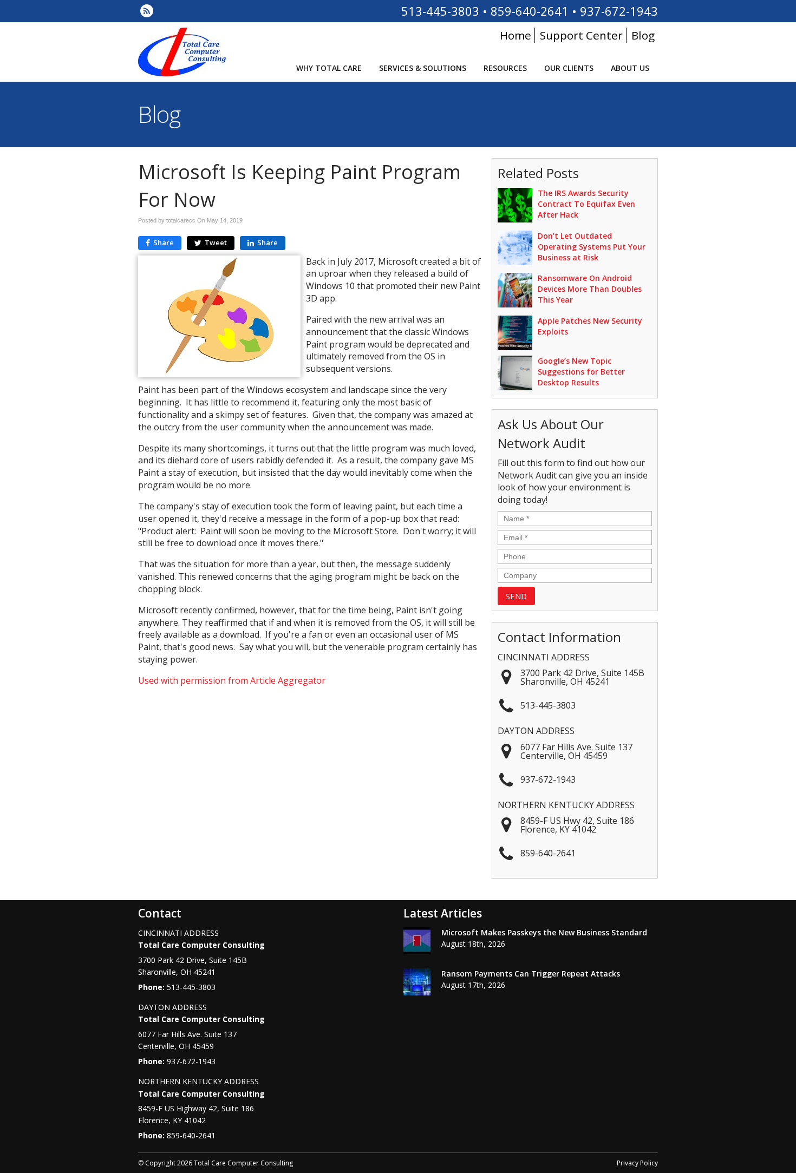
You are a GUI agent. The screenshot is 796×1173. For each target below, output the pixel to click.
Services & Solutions (422, 68)
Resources (505, 68)
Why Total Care (329, 68)
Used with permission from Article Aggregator (231, 680)
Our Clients (568, 68)
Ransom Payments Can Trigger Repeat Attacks (530, 973)
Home (515, 35)
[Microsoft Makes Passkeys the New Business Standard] (416, 942)
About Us (630, 68)
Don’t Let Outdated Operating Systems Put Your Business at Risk (591, 247)
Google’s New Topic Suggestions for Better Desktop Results (581, 372)
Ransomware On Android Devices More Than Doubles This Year (590, 289)
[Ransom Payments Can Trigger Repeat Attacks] (416, 983)
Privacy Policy (637, 1163)
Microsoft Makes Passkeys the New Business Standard (544, 932)
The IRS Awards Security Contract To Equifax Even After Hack (586, 204)
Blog (643, 35)
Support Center (581, 35)
